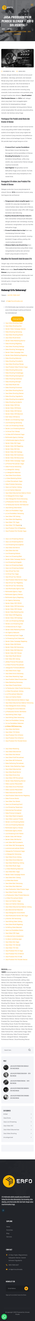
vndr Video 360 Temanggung (14, 845)
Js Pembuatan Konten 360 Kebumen (17, 505)
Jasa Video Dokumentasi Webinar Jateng (18, 907)
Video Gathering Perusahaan (14, 763)
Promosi (21, 367)
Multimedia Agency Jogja (13, 591)
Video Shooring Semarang (13, 332)
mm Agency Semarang (12, 600)
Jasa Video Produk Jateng (13, 892)
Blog (7, 1233)
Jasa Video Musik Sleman (13, 656)
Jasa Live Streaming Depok (14, 565)
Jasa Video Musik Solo (12, 384)
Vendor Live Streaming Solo (14, 624)
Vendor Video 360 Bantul (13, 839)
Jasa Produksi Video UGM (20, 1000)
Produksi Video (14, 679)
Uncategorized (8, 1137)
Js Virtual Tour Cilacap (12, 431)
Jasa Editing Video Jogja (13, 714)
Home (3, 29)
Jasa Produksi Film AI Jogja (14, 951)
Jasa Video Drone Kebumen (14, 860)
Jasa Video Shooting (10, 1133)
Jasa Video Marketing (12, 748)
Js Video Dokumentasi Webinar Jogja (17, 700)
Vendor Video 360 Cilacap (13, 653)
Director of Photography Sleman (17, 977)
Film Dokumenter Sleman (9, 985)
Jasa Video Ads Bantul (12, 547)
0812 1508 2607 (14, 1265)
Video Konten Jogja (21, 580)
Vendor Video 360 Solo (12, 449)
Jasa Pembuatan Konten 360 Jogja (16, 915)
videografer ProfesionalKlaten (15, 668)
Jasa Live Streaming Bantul (14, 542)
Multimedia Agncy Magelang (14, 597)
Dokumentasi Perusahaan (13, 810)
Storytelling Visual (7, 1024)
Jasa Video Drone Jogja (12, 670)
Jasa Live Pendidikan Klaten (14, 930)
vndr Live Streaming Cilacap (14, 425)
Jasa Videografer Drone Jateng (15, 706)
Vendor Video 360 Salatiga (13, 452)
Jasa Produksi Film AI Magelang (15, 528)
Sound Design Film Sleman (18, 1021)
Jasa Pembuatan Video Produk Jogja (17, 889)
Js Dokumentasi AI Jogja (13, 627)
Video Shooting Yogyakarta (14, 396)
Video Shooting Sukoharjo (13, 379)
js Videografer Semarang (13, 854)
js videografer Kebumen (13, 472)
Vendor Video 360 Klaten (13, 644)
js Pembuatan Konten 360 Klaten (15, 711)
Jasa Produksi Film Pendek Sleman (16, 959)
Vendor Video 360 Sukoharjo (14, 455)
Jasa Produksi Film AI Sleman (14, 954)
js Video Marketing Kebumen (14, 869)
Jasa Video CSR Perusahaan (14, 778)
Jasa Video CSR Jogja (12, 933)
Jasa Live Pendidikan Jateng (14, 720)
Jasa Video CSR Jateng (12, 516)
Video (17, 367)
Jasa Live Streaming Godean (14, 568)
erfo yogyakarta (27, 982)
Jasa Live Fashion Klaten (13, 697)
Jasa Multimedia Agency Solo (14, 588)
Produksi (12, 367)
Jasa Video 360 (8, 1126)
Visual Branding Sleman (22, 1039)
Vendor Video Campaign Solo (14, 352)
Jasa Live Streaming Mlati (13, 556)
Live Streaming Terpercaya (13, 807)
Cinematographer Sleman (14, 972)
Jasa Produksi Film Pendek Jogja (15, 531)
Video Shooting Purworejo (13, 387)
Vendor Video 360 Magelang (14, 446)
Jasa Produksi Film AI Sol (13, 956)
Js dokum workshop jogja (13, 939)
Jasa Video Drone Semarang (14, 673)
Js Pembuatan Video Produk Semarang (17, 688)
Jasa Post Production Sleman (10, 998)
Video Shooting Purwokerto (14, 361)
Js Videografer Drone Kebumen (15, 709)
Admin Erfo (22, 71)
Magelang (26, 795)
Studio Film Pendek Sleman (10, 1026)
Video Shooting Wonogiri (13, 381)
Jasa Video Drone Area (12, 775)
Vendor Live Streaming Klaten (14, 822)
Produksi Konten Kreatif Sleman (16, 1016)
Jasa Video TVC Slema (12, 945)
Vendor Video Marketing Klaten (15, 629)
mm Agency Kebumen (12, 632)
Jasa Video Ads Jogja (12, 942)
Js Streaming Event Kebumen (14, 638)
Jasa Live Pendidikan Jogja (14, 510)
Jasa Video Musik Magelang (14, 924)
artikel (9, 29)
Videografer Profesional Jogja (15, 851)
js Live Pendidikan (11, 513)
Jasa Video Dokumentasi (13, 751)
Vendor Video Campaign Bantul (15, 559)
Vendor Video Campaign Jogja (15, 461)
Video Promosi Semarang (13, 466)
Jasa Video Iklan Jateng (13, 877)
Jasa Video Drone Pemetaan (14, 787)
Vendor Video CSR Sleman (13, 411)
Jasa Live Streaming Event (14, 804)
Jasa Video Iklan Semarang (14, 883)
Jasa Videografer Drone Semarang (16, 499)
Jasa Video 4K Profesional (13, 760)
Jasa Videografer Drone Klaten (15, 913)
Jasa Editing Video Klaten (13, 507)
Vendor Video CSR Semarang (14, 606)
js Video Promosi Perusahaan (14, 665)
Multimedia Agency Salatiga (14, 437)
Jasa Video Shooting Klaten (14, 335)
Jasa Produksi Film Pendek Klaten (16, 741)
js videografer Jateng (12, 469)
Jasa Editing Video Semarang (14, 717)
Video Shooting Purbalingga (14, 373)
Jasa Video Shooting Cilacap (14, 364)
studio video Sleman (25, 1026)
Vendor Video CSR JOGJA (13, 603)
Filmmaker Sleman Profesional (16, 990)
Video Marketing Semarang (14, 682)
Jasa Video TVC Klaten (12, 732)
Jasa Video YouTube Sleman (16, 1006)
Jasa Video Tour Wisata (12, 801)
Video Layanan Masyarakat (13, 784)
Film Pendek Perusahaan (14, 988)
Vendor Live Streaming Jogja (14, 420)
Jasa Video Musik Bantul (13, 772)
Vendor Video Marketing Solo (14, 612)
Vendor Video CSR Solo (12, 405)
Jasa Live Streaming (9, 1122)
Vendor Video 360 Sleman (13, 836)
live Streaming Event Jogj (13, 635)
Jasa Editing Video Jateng (13, 921)
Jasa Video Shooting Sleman (14, 393)
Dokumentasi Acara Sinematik (10, 980)
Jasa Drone (7, 1118)
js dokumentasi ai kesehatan (14, 936)
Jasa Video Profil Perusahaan (14, 757)
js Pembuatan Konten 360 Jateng (16, 502)
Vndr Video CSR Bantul (12, 417)
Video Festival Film (7, 1031)
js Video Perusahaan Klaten (14, 898)
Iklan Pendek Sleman (7, 995)
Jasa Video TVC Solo (11, 948)
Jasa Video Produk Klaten (13, 685)
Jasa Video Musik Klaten (13, 338)
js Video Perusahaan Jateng (14, 691)
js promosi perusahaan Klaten (14, 848)
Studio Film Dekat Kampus (22, 1024)
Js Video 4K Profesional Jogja (14, 434)
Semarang (20, 513)
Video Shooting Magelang (13, 343)
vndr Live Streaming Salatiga (14, 621)
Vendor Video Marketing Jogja (14, 766)
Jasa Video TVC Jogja (12, 522)
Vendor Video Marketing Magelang (16, 355)
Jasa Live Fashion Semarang (14, 904)
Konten (21, 795)
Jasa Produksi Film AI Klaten (14, 735)
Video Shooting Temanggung (14, 349)
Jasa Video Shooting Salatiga (14, 346)
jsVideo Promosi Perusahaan (14, 662)
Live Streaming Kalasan (12, 553)
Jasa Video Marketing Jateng (14, 863)
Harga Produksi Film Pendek (22, 993)
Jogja (26, 367)
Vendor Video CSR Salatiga (13, 618)
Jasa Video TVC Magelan (13, 525)
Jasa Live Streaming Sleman (14, 539)
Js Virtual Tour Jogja (12, 574)
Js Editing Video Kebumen (13, 927)
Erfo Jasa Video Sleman (14, 982)
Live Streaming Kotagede (13, 562)
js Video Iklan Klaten (11, 880)
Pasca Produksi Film (23, 1011)
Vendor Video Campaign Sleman (15, 329)
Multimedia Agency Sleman (14, 594)
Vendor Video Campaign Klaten (15, 874)
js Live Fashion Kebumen (13, 490)
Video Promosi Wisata (12, 798)
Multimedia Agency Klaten (13, 831)
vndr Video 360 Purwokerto (14, 842)
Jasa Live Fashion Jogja (13, 901)
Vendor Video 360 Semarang (14, 647)
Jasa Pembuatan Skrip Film (23, 995)
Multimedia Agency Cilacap (14, 828)
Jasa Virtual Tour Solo (12, 571)
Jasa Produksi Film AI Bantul (14, 738)
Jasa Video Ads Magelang (13, 519)
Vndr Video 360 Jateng (12, 659)
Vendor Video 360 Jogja (13, 443)
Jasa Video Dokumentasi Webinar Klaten (18, 493)
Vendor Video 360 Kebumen (14, 650)
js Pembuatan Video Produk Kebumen (17, 895)
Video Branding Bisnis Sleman (10, 1029)
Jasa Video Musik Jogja (12, 866)
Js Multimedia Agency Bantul (14, 440)
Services (9, 1237)
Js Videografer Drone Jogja (14, 496)
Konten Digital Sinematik (20, 1008)
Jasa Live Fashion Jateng (13, 487)
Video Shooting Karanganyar (14, 376)
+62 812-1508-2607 (13, 295)
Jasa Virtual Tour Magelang (14, 583)
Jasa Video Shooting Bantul (14, 390)
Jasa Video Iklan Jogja (12, 872)
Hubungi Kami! (17, 319)
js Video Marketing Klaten (13, 478)
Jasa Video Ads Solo (11, 550)
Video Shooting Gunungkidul (14, 399)
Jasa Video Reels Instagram (14, 816)
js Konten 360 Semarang (13, 918)
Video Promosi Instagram (13, 813)
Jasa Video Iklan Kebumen (13, 886)
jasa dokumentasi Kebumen (14, 910)
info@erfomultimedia (15, 1269)
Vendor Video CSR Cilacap (13, 609)
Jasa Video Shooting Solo (13, 326)
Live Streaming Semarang (13, 423)
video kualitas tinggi (20, 1031)
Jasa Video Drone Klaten (13, 475)
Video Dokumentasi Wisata (13, 792)
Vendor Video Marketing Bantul (15, 340)
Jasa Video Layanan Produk (14, 819)
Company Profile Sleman (12, 975)
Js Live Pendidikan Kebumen (14, 723)
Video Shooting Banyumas (13, 370)
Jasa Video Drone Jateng (13, 857)
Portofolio (9, 1230)
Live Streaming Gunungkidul (14, 544)
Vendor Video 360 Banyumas (14, 458)
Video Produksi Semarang (13, 484)
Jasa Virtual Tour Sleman (13, 577)
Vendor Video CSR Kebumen (14, 414)
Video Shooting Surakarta (13, 402)
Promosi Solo (23, 679)
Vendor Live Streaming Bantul (15, 428)
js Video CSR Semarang (13, 726)
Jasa (7, 367)
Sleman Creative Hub (21, 1019)
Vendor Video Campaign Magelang (16, 641)
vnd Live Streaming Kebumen (14, 825)
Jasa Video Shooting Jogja (14, 323)
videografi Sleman (12, 1037)
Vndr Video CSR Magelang (13, 615)
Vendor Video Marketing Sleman (15, 781)
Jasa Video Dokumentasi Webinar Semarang (19, 703)
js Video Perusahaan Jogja (13, 481)
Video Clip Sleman (26, 1029)
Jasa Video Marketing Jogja (14, 676)
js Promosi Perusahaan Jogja (14, 464)
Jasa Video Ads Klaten (12, 729)
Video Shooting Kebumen (13, 358)
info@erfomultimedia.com (14, 301)
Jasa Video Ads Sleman (12, 754)
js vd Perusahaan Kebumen (14, 694)
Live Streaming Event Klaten (14, 833)
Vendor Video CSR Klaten (13, 408)
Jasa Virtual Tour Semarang (14, 585)
